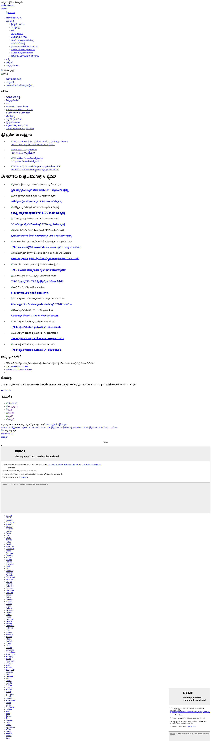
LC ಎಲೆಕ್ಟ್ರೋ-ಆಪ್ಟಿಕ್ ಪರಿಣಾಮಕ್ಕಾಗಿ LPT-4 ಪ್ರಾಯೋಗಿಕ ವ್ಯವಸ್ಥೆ (38, 224)
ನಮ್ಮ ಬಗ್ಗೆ (9, 62)
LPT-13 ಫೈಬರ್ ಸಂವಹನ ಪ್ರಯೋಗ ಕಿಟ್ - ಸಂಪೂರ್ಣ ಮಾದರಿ (37, 338)
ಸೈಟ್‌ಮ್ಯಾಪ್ (62, 424)
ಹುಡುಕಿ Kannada (8, 5)
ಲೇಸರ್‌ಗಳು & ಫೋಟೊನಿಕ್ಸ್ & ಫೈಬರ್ (19, 85)
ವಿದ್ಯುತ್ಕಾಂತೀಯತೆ (17, 34)
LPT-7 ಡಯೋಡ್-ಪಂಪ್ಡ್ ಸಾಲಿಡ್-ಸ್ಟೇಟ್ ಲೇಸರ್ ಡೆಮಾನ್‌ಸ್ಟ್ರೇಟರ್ (38, 270)
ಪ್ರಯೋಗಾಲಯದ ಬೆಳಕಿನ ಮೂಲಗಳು (24, 46)
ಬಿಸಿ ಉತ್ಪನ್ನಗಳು (51, 424)
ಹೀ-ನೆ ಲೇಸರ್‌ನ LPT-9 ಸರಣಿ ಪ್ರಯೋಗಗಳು (30, 293)
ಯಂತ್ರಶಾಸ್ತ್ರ (15, 27)
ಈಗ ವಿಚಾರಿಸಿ (6, 390)
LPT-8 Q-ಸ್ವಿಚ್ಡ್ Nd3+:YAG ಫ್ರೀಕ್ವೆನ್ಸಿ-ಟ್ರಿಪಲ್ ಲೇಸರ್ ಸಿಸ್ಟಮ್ (37, 281)
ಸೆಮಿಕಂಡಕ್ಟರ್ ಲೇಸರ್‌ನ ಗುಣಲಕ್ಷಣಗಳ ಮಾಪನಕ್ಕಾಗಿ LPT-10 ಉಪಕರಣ (41, 304)
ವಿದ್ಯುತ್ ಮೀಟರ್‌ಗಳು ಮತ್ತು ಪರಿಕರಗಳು (25, 56)
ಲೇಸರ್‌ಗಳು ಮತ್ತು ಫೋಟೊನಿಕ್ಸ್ (22, 40)
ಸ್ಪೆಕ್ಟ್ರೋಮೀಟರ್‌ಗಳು (18, 24)
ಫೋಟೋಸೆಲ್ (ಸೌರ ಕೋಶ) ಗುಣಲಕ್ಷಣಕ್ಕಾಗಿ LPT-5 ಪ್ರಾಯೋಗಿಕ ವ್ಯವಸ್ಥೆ (41, 235)
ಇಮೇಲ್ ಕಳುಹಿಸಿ (7, 434)
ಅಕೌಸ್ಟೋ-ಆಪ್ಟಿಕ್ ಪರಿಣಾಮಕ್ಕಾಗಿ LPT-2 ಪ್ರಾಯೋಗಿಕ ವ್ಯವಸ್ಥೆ (36, 201)
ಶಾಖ (12, 30)
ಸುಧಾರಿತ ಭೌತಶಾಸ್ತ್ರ (18, 43)
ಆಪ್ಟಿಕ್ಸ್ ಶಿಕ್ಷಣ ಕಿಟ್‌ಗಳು (19, 37)
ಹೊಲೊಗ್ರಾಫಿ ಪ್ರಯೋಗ (109, 427)
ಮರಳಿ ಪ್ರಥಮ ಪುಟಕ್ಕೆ (13, 18)
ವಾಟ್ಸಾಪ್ (4, 437)
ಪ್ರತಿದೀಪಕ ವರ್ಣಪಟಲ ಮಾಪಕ (33, 427)
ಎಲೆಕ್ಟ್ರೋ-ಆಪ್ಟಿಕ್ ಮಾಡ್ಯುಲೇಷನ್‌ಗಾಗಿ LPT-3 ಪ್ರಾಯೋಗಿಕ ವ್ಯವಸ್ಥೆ (38, 213)
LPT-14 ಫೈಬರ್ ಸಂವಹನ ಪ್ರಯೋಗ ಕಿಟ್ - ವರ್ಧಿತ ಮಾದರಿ (36, 350)
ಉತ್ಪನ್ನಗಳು (10, 21)
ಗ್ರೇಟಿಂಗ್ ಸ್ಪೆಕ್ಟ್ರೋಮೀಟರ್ (72, 427)
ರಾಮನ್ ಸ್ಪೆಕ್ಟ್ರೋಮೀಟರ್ (91, 427)
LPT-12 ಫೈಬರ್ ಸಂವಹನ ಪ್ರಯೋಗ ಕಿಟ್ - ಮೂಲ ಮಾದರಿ (36, 327)
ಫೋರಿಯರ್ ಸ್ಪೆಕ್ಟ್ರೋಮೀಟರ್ (11, 427)
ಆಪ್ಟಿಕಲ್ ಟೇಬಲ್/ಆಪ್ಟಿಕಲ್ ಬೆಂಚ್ (23, 50)
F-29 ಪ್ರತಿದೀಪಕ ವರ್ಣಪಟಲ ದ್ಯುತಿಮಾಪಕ (26, 161)
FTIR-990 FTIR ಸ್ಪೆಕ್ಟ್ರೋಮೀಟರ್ (23, 153)
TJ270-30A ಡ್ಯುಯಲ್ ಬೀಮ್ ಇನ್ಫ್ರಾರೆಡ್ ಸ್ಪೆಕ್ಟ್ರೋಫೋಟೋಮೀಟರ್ (34, 169)
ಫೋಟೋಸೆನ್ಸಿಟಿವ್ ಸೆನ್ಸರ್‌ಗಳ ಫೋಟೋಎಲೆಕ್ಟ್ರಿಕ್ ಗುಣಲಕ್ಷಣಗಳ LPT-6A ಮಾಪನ (45, 258)
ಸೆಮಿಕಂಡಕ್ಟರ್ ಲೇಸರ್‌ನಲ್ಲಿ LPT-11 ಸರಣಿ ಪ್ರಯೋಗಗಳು (34, 315)
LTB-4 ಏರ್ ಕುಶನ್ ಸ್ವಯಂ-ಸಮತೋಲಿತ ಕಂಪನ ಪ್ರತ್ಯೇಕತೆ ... (33, 145)
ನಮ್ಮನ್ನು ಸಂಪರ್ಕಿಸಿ (12, 65)
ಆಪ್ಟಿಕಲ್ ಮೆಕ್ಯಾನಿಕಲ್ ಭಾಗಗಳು (22, 53)
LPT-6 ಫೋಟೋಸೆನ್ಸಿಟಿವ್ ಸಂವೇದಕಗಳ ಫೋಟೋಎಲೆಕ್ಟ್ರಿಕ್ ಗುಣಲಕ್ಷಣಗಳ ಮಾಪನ (46, 247)
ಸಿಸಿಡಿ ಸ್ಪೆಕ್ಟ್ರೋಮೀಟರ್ (54, 427)
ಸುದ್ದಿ (7, 59)
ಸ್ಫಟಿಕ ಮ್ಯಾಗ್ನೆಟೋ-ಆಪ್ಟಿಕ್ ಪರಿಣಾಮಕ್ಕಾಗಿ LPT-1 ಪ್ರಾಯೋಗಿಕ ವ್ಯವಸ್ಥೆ (39, 190)
